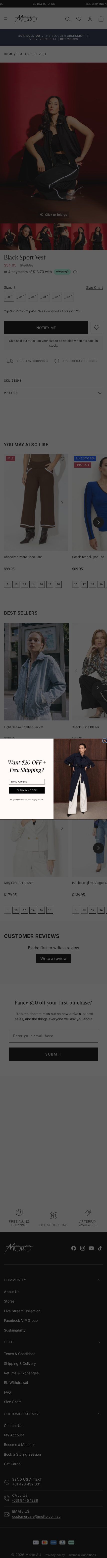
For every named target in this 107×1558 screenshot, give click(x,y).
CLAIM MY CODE (27, 790)
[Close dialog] (105, 741)
